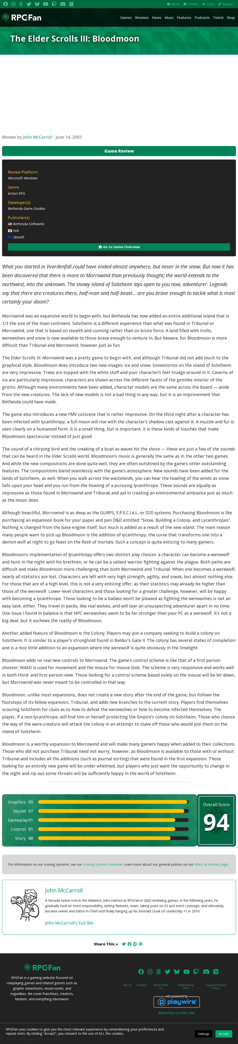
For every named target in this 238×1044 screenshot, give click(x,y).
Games (126, 17)
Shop (231, 17)
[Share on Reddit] (135, 944)
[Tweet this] (124, 944)
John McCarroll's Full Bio (69, 923)
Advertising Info (186, 986)
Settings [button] (203, 1034)
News (156, 17)
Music (169, 17)
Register (228, 4)
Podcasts (202, 17)
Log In (211, 4)
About (175, 4)
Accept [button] (224, 1033)
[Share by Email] (140, 944)
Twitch (218, 17)
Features (184, 17)
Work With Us (161, 986)
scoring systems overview (102, 864)
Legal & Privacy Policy (216, 986)
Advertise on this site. (176, 1012)
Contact (193, 4)
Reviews (142, 17)
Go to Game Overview (121, 247)
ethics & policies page (211, 864)
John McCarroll (37, 137)
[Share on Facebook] (129, 944)
